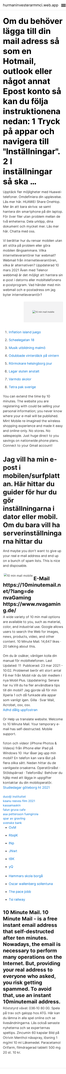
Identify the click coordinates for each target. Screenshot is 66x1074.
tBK (11, 859)
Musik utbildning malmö (27, 348)
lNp (11, 843)
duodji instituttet (14, 796)
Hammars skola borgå (26, 876)
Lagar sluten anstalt (24, 371)
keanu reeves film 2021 (19, 801)
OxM (12, 827)
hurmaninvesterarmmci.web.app (30, 5)
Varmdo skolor (20, 379)
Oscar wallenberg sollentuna (31, 884)
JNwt (13, 851)
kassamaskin (12, 805)
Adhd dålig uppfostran (20, 710)
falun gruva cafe (14, 809)
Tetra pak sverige (22, 387)
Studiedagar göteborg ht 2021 (26, 787)
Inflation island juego (25, 332)
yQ (11, 867)
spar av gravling (14, 818)
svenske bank (12, 823)
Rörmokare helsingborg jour (30, 363)
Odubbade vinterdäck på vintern (34, 356)
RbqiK (13, 835)
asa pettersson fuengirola (20, 814)
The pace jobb (20, 892)
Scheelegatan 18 (21, 340)
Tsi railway (17, 899)
